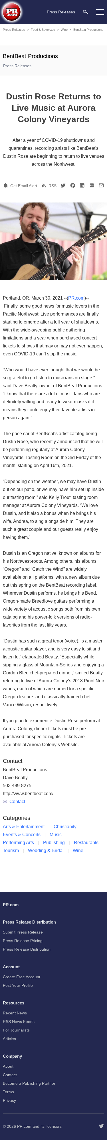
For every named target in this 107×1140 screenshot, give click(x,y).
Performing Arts (18, 842)
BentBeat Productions (88, 29)
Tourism (11, 850)
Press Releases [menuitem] (61, 12)
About (8, 1066)
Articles (9, 1038)
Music (56, 834)
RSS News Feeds (19, 1021)
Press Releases (14, 29)
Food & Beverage (43, 29)
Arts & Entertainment (24, 826)
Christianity (65, 826)
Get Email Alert (23, 186)
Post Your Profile (18, 985)
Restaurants (86, 842)
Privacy (9, 1100)
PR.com (76, 298)
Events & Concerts (22, 834)
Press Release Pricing (23, 940)
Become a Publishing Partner (29, 1083)
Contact (17, 801)
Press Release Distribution (27, 949)
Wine (64, 29)
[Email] (101, 185)
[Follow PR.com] (101, 1126)
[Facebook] (73, 185)
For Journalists (16, 1030)
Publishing (54, 842)
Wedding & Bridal (46, 850)
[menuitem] (85, 11)
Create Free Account (21, 977)
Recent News (15, 1013)
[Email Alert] (6, 185)
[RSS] (45, 185)
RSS (52, 186)
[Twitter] (63, 185)
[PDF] (92, 185)
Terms (8, 1092)
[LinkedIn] (82, 185)
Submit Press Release (23, 932)
